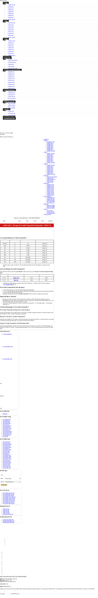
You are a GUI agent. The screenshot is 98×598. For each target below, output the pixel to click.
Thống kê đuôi (11, 66)
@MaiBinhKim (12, 584)
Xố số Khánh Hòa (7, 426)
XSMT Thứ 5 (11, 31)
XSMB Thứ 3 (11, 9)
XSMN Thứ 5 (11, 49)
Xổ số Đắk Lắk (6, 420)
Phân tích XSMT (11, 105)
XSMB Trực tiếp (11, 4)
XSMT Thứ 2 (11, 24)
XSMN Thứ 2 (11, 42)
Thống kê (7, 58)
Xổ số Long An (6, 460)
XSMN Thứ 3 (11, 45)
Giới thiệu (2, 591)
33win (11, 596)
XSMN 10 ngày (11, 84)
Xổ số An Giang (6, 443)
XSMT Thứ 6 (11, 33)
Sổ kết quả (46, 183)
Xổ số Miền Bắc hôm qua (9, 493)
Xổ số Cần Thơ (6, 452)
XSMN (5, 39)
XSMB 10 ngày (11, 71)
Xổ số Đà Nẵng (6, 422)
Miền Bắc (5, 413)
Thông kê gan (50, 178)
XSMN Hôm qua (11, 96)
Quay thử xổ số (11, 100)
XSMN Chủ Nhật (11, 55)
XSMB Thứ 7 (11, 17)
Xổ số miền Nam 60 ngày (9, 503)
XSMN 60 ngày (11, 88)
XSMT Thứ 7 (11, 35)
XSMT (5, 21)
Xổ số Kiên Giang (7, 458)
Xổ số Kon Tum (6, 427)
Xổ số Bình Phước (7, 447)
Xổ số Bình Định (7, 419)
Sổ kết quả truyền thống (12, 70)
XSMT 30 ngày (11, 80)
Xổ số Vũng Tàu (7, 467)
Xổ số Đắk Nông (7, 423)
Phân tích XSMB (11, 103)
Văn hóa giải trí (9, 118)
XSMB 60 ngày (11, 76)
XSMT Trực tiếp (11, 22)
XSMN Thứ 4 (11, 47)
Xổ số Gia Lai (6, 424)
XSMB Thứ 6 (11, 15)
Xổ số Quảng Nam (7, 433)
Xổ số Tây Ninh (6, 464)
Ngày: (2, 478)
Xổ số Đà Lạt (6, 453)
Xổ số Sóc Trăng (7, 461)
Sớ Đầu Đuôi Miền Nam (8, 522)
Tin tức (6, 109)
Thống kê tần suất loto (12, 60)
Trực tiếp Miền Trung (8, 346)
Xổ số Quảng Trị (7, 435)
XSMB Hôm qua (11, 91)
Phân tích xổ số (9, 102)
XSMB (5, 3)
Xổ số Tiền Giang (7, 462)
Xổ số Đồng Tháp (7, 456)
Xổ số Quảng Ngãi (7, 432)
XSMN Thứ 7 (11, 53)
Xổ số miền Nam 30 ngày (9, 502)
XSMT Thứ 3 (11, 27)
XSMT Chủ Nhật (11, 37)
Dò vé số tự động (11, 98)
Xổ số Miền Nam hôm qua (9, 500)
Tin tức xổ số (11, 111)
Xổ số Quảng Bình (7, 431)
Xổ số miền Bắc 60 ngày (8, 495)
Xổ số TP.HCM (6, 441)
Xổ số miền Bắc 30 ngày (8, 494)
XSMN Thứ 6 (11, 51)
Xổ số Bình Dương (7, 444)
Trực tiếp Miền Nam (7, 359)
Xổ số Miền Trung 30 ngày (9, 498)
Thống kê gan (6, 510)
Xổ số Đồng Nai (6, 454)
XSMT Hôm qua (11, 94)
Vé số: (2, 474)
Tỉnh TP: (2, 481)
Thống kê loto (6, 509)
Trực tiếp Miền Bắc (7, 334)
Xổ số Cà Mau (6, 451)
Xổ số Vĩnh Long (7, 466)
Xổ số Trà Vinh (6, 465)
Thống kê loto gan (12, 62)
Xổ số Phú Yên (6, 429)
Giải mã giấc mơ (11, 113)
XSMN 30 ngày (11, 86)
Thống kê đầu (11, 64)
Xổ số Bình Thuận (7, 449)
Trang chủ (46, 139)
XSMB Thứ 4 (11, 11)
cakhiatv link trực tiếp (5, 596)
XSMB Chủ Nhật (11, 19)
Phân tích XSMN (11, 107)
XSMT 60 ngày (11, 82)
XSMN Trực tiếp (11, 40)
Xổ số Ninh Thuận (7, 428)
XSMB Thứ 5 (11, 13)
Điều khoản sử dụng (10, 591)
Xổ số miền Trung (24, 217)
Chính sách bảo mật (19, 591)
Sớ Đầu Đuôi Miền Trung (9, 521)
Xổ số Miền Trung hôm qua (9, 496)
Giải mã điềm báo (11, 115)
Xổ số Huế (5, 436)
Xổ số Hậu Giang (7, 457)
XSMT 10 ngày (11, 78)
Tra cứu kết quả (9, 90)
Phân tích (46, 204)
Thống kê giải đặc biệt (12, 68)
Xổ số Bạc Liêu (6, 445)
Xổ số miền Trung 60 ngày (9, 499)
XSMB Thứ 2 (11, 6)
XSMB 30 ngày (11, 73)
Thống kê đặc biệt (51, 179)
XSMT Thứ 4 (11, 29)
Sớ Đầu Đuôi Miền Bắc (8, 519)
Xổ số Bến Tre (6, 448)
